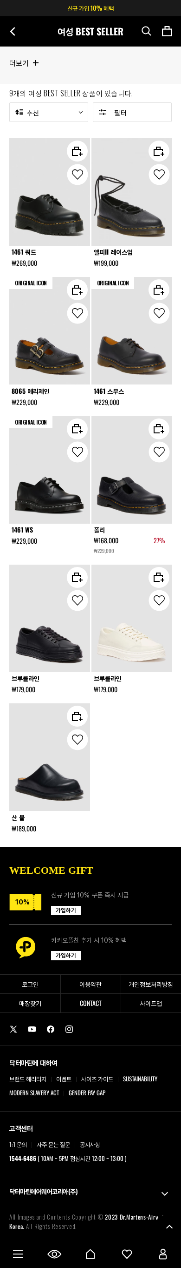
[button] (146, 31)
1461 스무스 (109, 391)
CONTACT (91, 1003)
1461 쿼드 (24, 251)
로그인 (30, 984)
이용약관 (90, 984)
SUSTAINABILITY (140, 1078)
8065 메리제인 (31, 391)
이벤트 (63, 1078)
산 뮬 (18, 817)
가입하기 (66, 910)
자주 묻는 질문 (53, 1144)
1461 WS (22, 529)
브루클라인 (25, 678)
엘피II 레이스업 (113, 251)
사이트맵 (151, 1003)
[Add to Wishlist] (77, 174)
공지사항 (90, 1144)
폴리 (99, 529)
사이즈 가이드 (97, 1078)
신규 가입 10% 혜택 (90, 8)
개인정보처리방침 (151, 984)
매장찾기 (30, 1003)
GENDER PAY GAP (87, 1092)
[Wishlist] (127, 1254)
